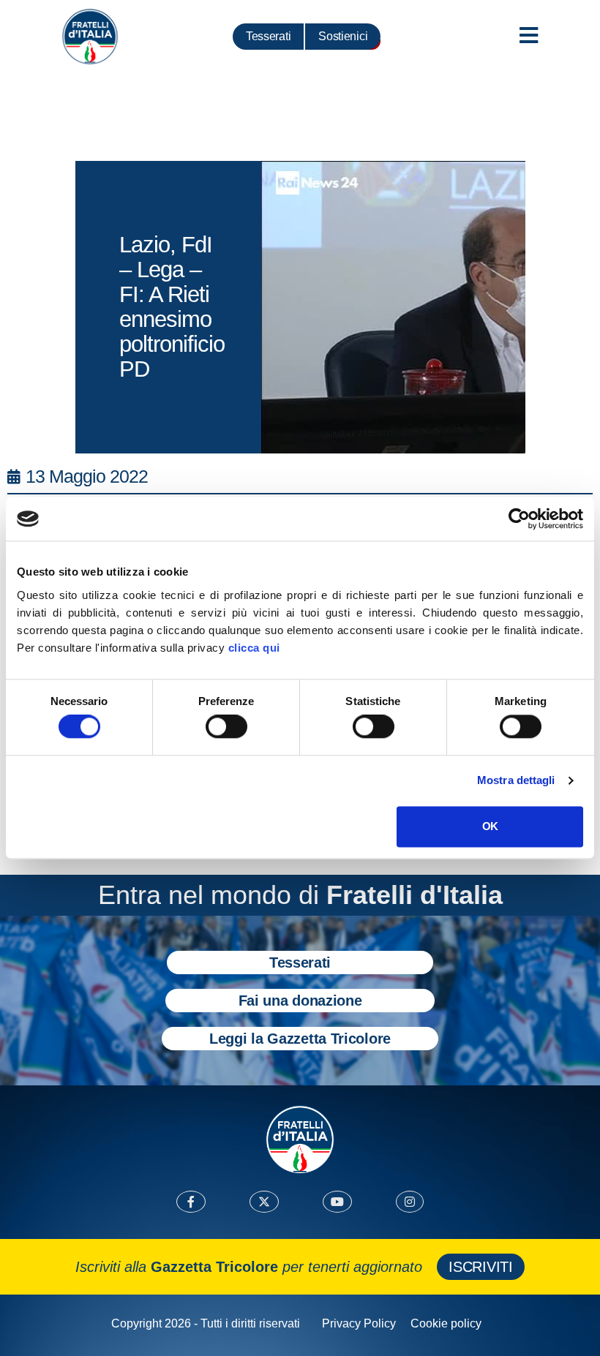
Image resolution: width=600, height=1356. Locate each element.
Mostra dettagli (516, 781)
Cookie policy (445, 1323)
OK (490, 826)
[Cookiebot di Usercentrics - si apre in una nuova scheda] (519, 519)
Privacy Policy (359, 1323)
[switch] (226, 727)
